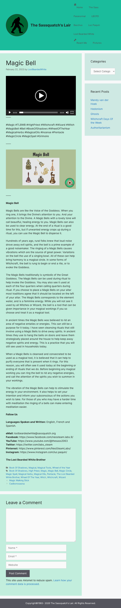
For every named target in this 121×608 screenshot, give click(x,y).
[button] (41, 96)
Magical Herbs (25, 474)
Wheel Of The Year (30, 477)
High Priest (34, 470)
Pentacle (51, 474)
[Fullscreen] (72, 112)
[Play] (9, 112)
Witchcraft (52, 477)
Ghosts (95, 113)
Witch (43, 477)
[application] (41, 95)
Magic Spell (11, 474)
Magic (44, 470)
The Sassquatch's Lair (51, 25)
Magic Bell (53, 470)
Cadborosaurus (17, 483)
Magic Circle (65, 470)
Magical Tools (44, 467)
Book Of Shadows (18, 467)
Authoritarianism (100, 127)
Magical (32, 467)
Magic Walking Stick (19, 480)
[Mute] (67, 112)
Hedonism (97, 108)
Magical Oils (40, 474)
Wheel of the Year (61, 467)
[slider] (38, 112)
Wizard (62, 477)
